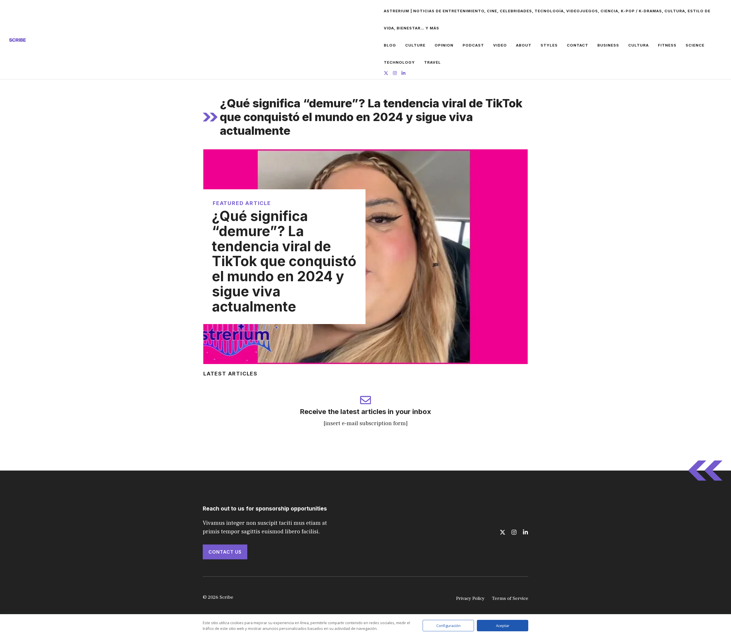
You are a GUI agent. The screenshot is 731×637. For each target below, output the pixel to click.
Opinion (444, 45)
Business (608, 45)
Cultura (638, 45)
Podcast (473, 45)
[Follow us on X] (386, 74)
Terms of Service (510, 598)
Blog (390, 45)
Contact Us (225, 552)
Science (695, 45)
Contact (577, 45)
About (523, 45)
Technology (399, 62)
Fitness (667, 45)
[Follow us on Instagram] (395, 74)
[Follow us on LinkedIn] (403, 74)
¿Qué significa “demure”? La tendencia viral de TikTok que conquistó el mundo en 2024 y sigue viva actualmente (284, 261)
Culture (415, 45)
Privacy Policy (470, 598)
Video (500, 45)
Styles (549, 45)
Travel (432, 62)
